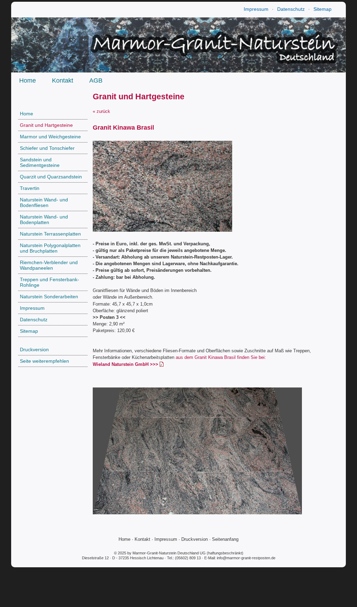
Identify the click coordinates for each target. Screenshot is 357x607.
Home (27, 80)
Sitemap (322, 9)
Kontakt (62, 80)
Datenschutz (291, 9)
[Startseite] (178, 71)
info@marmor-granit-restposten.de (246, 558)
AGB (95, 80)
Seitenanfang (225, 539)
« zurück (101, 111)
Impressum (256, 9)
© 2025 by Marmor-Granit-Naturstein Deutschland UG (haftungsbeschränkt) (178, 553)
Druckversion (194, 539)
